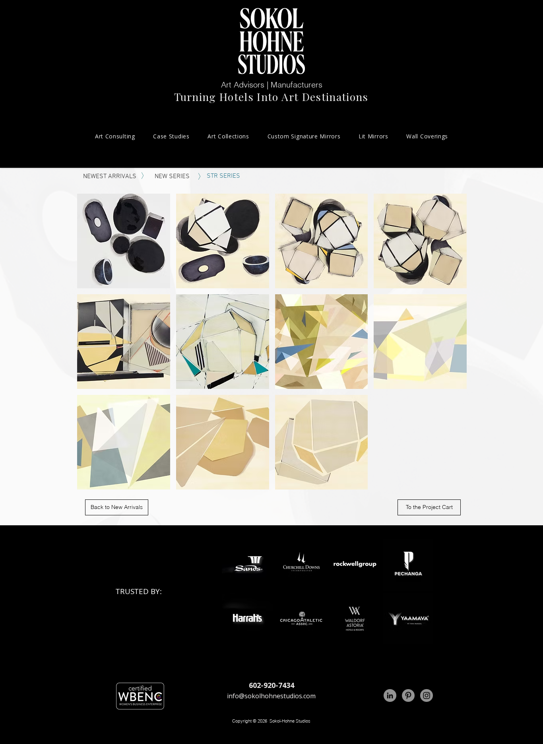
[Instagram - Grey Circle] (426, 695)
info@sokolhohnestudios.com (271, 696)
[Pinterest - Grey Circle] (408, 695)
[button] (123, 241)
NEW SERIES (172, 177)
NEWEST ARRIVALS (109, 177)
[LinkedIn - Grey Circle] (390, 695)
